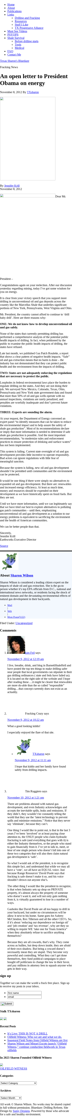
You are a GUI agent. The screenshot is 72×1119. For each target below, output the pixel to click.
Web (9, 611)
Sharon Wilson (22, 575)
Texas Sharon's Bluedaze (14, 60)
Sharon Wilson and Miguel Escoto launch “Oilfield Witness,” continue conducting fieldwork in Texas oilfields (37, 1047)
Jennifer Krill (12, 185)
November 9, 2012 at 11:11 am (33, 760)
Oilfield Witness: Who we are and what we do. (34, 1036)
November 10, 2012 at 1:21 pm (25, 797)
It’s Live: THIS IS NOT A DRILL (27, 1033)
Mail (9, 605)
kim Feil (30, 652)
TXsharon (38, 753)
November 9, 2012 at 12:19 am (25, 659)
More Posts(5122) (16, 617)
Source (4, 545)
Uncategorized (24, 623)
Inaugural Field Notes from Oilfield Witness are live (37, 1040)
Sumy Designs (21, 1111)
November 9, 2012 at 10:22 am (25, 719)
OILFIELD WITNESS (13, 1068)
